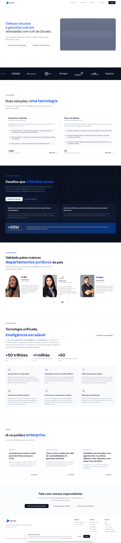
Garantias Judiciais (14, 199)
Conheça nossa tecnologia (104, 335)
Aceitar (86, 536)
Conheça (107, 524)
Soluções (73, 2)
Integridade (92, 527)
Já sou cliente (108, 527)
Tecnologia (83, 2)
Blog (106, 522)
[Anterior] (54, 302)
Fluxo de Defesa (30, 199)
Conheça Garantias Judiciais (17, 45)
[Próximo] (67, 302)
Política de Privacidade (66, 538)
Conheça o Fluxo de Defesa (40, 45)
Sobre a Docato (93, 522)
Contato (92, 2)
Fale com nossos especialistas (36, 506)
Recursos (101, 2)
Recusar (80, 536)
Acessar (112, 2)
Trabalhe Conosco (109, 529)
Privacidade (92, 529)
